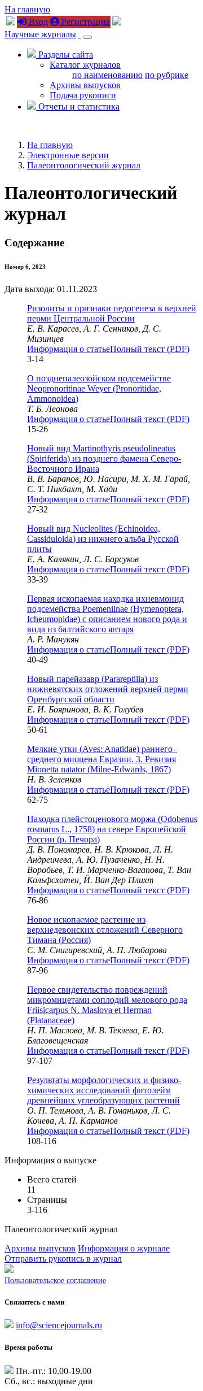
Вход (37, 22)
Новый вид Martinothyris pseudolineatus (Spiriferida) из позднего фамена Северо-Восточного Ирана (104, 458)
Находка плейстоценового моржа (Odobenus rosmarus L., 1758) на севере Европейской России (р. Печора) (112, 829)
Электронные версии (68, 155)
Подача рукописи (83, 95)
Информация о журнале (124, 1248)
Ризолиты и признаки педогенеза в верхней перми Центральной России (111, 313)
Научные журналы (40, 34)
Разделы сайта (64, 54)
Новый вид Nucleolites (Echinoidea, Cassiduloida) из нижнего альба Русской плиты (103, 539)
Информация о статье (68, 349)
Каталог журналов (85, 64)
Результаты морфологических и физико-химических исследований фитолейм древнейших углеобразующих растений (104, 1090)
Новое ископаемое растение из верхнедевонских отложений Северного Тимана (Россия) (105, 930)
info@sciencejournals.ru (59, 1325)
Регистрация (84, 22)
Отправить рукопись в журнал (63, 1258)
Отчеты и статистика (78, 106)
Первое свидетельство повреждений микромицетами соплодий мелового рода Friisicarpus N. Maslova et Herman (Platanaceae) (107, 1005)
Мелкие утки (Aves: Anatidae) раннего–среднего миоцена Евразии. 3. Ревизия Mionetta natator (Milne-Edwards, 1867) (102, 759)
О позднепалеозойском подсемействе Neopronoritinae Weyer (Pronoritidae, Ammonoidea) (99, 388)
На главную (27, 9)
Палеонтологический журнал (83, 165)
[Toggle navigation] (87, 37)
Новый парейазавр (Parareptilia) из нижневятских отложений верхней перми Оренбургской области (107, 689)
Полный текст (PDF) (149, 349)
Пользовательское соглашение (55, 1280)
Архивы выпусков (85, 85)
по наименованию (107, 75)
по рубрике (166, 75)
